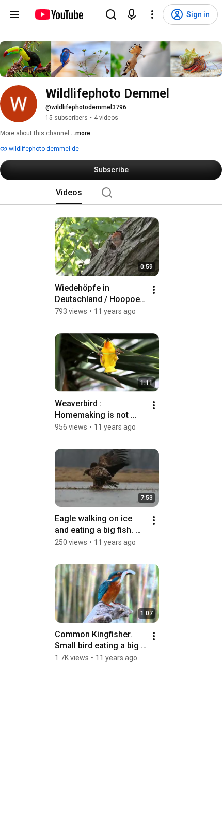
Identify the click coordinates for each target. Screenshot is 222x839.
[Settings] (152, 14)
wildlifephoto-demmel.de (43, 148)
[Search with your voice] (131, 14)
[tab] (69, 192)
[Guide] (14, 14)
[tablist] (111, 192)
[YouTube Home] (58, 14)
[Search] (111, 14)
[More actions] (154, 289)
